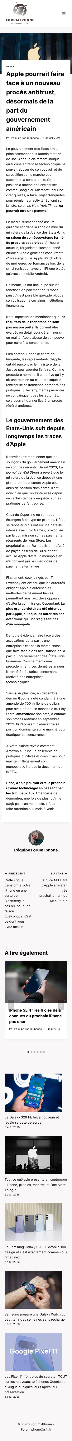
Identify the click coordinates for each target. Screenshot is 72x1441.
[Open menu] (63, 13)
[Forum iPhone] (20, 13)
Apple (10, 66)
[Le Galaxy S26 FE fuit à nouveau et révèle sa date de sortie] (36, 1093)
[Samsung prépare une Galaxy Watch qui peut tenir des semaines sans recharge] (36, 1290)
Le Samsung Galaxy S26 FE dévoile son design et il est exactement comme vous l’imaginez (36, 1252)
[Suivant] (61, 1005)
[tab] (28, 1052)
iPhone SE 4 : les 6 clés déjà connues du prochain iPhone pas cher (35, 1016)
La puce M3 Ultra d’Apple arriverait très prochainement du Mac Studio (53, 887)
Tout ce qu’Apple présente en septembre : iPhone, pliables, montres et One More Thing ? (36, 1185)
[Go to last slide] (11, 1005)
